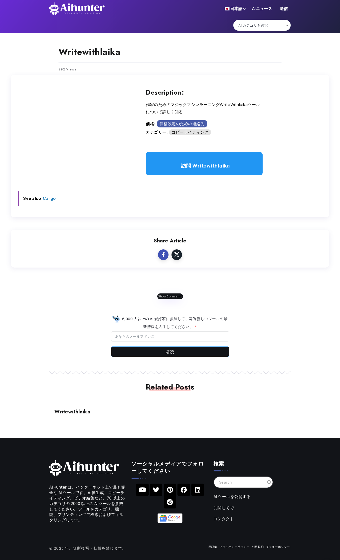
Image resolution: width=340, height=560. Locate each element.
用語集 (212, 547)
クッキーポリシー (278, 547)
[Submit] (269, 482)
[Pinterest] (170, 490)
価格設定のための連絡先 (182, 123)
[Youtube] (142, 490)
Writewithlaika (72, 411)
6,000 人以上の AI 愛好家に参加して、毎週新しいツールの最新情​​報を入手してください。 (174, 322)
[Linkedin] (197, 490)
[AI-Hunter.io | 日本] (84, 467)
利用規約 (258, 547)
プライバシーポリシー (234, 547)
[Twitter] (156, 490)
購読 (170, 351)
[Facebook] (183, 490)
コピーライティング (190, 132)
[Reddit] (170, 502)
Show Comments (170, 296)
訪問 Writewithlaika (205, 165)
